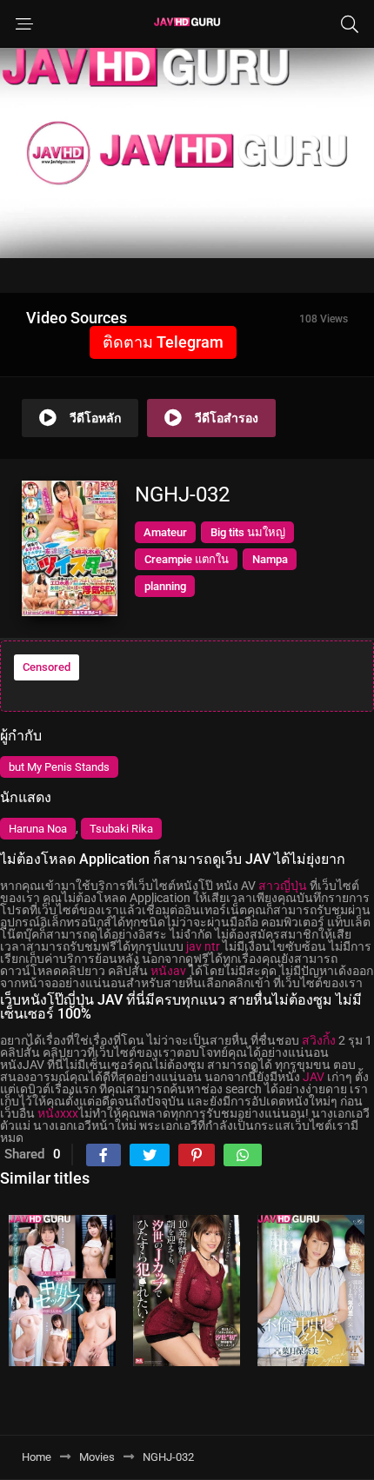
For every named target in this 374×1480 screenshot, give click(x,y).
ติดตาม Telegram (163, 342)
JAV (313, 1077)
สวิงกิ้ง (319, 1040)
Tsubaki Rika (121, 828)
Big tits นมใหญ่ (247, 532)
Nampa (270, 559)
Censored (46, 667)
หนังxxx (57, 1113)
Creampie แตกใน (186, 559)
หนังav (168, 971)
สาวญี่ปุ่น (282, 886)
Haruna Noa (38, 828)
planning (165, 586)
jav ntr (203, 946)
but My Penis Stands (59, 766)
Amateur (165, 532)
